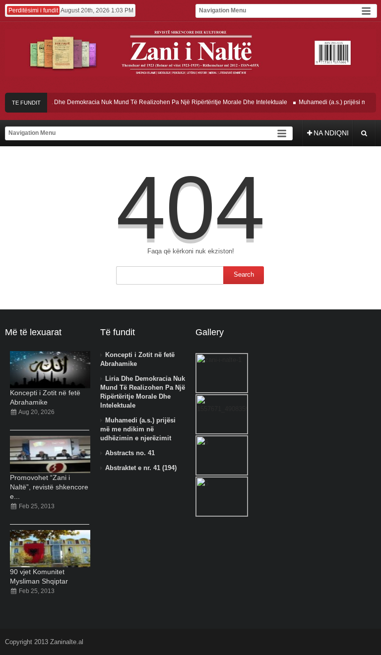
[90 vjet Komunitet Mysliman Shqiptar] (50, 548)
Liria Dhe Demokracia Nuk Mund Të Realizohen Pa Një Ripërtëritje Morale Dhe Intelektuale (160, 102)
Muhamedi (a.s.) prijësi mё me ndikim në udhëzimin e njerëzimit (138, 429)
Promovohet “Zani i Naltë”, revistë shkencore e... (49, 487)
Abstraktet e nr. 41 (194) (141, 468)
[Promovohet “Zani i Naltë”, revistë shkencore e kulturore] (50, 454)
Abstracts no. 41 (130, 453)
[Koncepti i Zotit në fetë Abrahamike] (50, 369)
